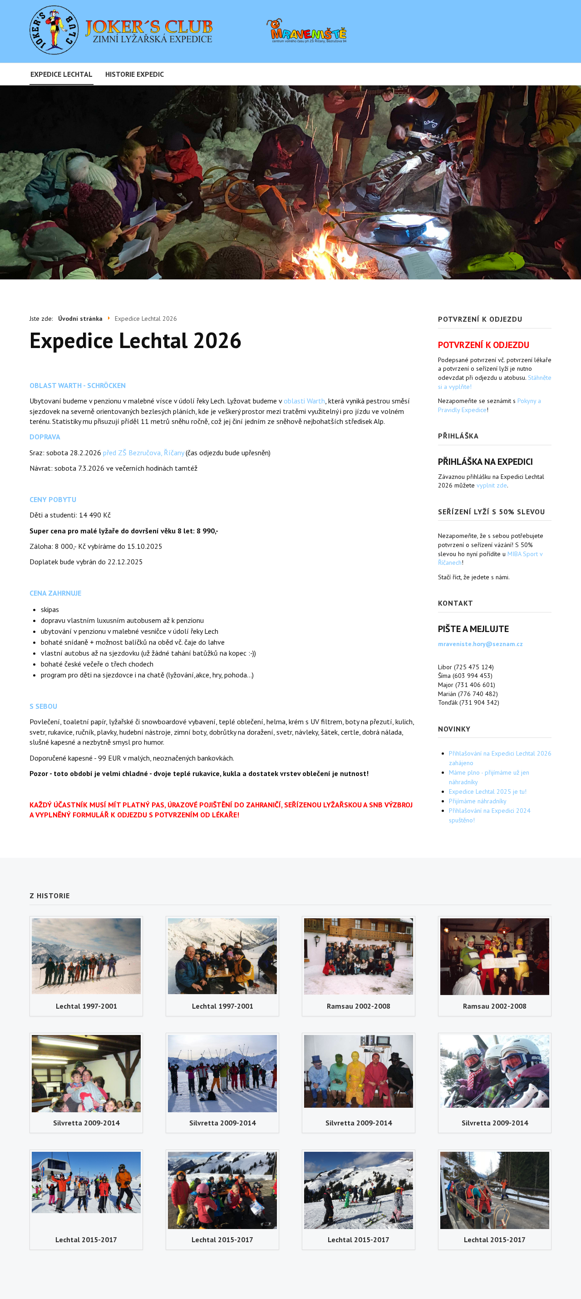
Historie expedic (134, 74)
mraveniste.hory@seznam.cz (480, 644)
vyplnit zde (492, 485)
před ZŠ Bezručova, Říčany (143, 452)
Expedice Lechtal (61, 74)
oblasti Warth (304, 400)
